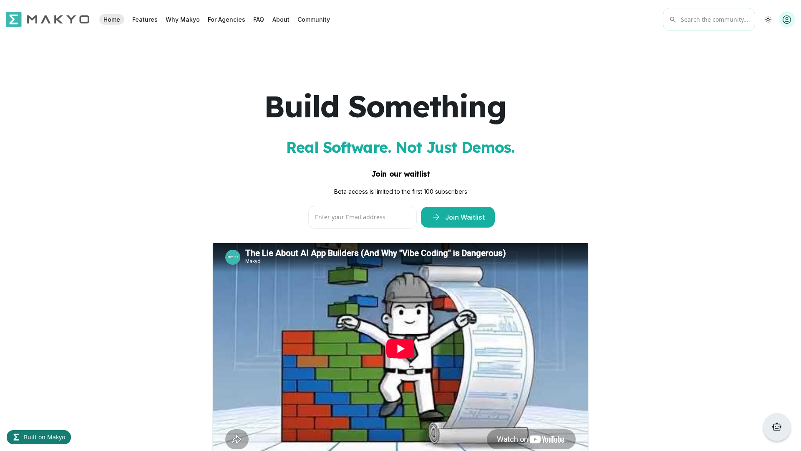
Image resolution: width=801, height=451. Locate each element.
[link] (111, 19)
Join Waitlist (458, 217)
